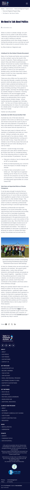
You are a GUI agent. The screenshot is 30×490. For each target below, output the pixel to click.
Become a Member (7, 370)
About (4, 352)
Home (2, 8)
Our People (5, 354)
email (7, 487)
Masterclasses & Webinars (10, 396)
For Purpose (7, 485)
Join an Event (6, 375)
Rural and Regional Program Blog (11, 11)
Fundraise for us (7, 438)
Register (4, 410)
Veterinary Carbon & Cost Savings (12, 413)
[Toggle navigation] (27, 3)
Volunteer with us (8, 368)
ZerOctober (5, 385)
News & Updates (7, 427)
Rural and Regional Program (22, 8)
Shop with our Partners (9, 383)
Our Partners (6, 359)
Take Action (5, 373)
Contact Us (5, 361)
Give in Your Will (7, 440)
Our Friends (5, 357)
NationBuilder (18, 485)
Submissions (5, 429)
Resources (5, 420)
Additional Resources (9, 401)
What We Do (5, 392)
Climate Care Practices (9, 418)
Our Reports (6, 394)
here (19, 308)
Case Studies (6, 415)
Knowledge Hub (7, 399)
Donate (4, 435)
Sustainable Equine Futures (10, 380)
